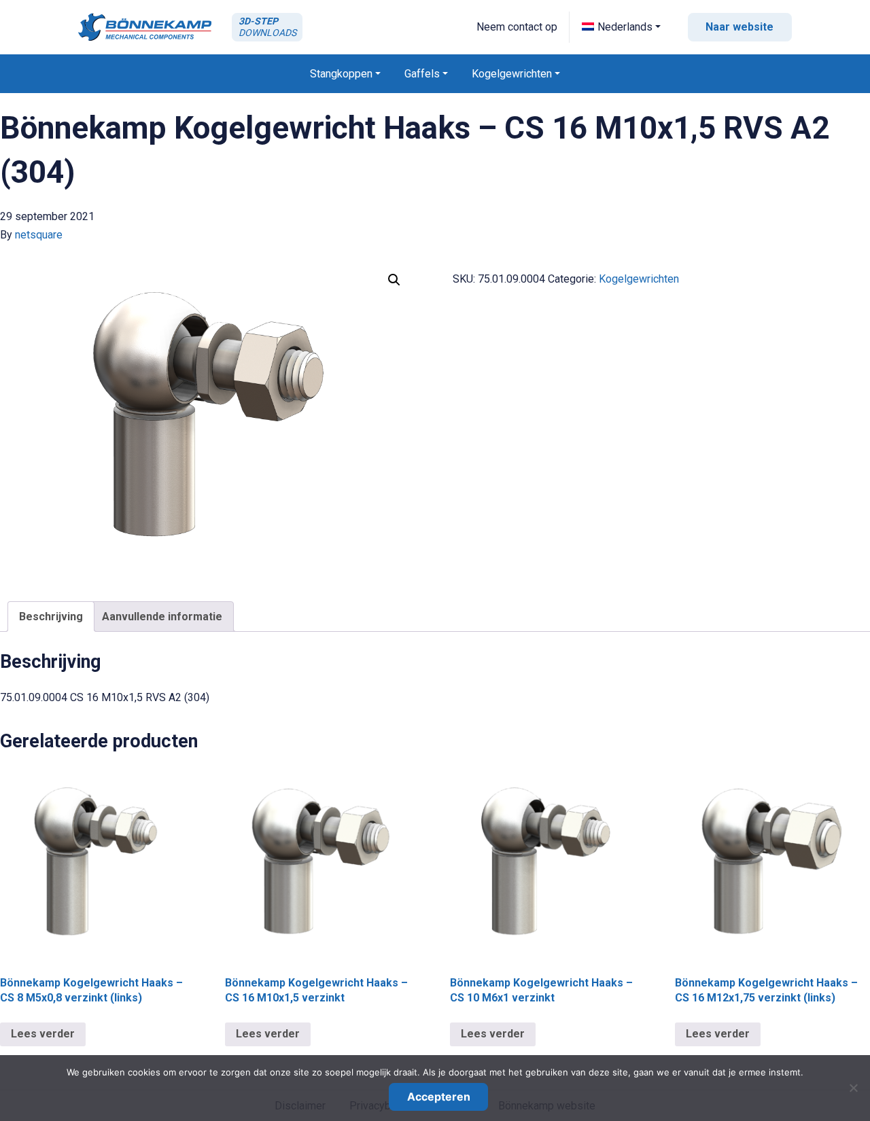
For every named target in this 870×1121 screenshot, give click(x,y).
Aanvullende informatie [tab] (162, 616)
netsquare (39, 234)
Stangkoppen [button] (341, 73)
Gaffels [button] (422, 73)
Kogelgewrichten (639, 278)
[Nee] (853, 1088)
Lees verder (43, 1033)
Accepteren (438, 1096)
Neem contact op (516, 26)
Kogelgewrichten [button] (512, 73)
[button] (621, 27)
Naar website (739, 26)
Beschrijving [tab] (51, 616)
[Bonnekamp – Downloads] (144, 27)
